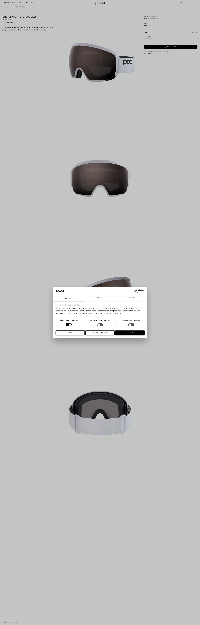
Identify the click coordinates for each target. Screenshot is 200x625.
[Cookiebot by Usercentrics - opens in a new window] (135, 291)
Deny (70, 333)
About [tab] (131, 298)
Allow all (130, 333)
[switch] (100, 324)
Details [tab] (100, 298)
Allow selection (100, 333)
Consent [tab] (68, 298)
